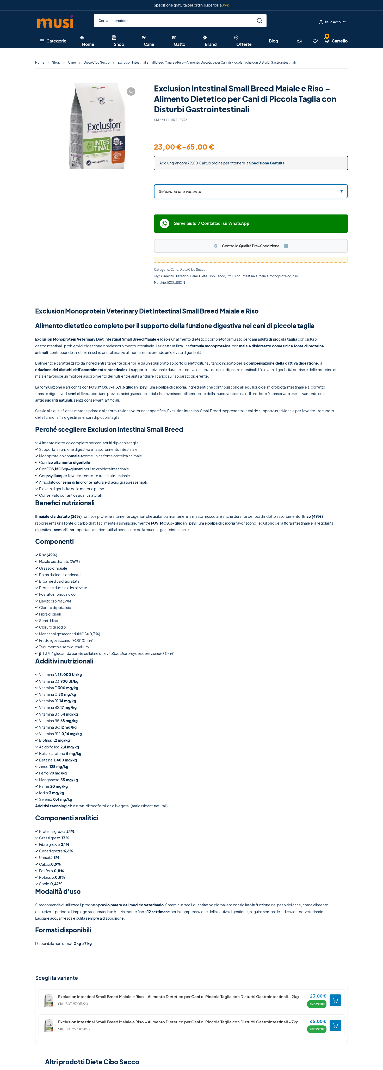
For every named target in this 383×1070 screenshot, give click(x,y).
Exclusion (233, 276)
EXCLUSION (176, 283)
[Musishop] (55, 22)
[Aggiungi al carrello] (335, 1000)
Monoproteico (280, 276)
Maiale (263, 276)
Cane (72, 62)
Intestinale (249, 276)
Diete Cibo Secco (97, 62)
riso (295, 276)
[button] (131, 91)
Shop (56, 62)
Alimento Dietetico (174, 276)
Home (39, 62)
